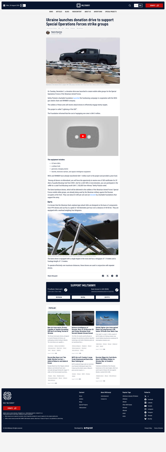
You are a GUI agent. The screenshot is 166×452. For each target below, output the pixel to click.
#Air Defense (50, 346)
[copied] (65, 289)
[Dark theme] (24, 5)
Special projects (111, 11)
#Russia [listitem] (125, 410)
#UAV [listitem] (124, 413)
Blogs (67, 11)
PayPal (83, 297)
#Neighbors (84, 346)
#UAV (63, 28)
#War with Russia (80, 28)
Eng (140, 5)
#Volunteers (72, 28)
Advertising (98, 11)
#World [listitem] (124, 402)
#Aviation (74, 374)
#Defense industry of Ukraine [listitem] (130, 396)
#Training (88, 374)
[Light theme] (22, 5)
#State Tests (59, 348)
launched (76, 98)
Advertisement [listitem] (105, 396)
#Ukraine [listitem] (125, 399)
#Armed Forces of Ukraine (52, 28)
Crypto (107, 297)
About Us (88, 11)
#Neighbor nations (60, 375)
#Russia (89, 346)
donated (93, 195)
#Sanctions (84, 348)
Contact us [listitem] (104, 399)
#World (81, 350)
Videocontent (77, 11)
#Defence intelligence (76, 346)
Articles (59, 11)
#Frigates (50, 375)
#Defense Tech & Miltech (59, 346)
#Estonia (105, 344)
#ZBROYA (58, 350)
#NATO (83, 374)
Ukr (136, 5)
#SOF (59, 28)
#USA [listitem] (124, 416)
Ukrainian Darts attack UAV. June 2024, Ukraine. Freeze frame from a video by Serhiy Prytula (72, 256)
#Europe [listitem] (125, 407)
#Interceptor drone (51, 348)
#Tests (64, 348)
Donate (152, 5)
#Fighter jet (115, 344)
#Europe (109, 344)
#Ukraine (67, 28)
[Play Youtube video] (83, 136)
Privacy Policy (148, 428)
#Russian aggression (76, 348)
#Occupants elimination (52, 378)
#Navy (54, 375)
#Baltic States (99, 344)
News (51, 11)
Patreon (59, 297)
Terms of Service (158, 428)
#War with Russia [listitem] (127, 404)
